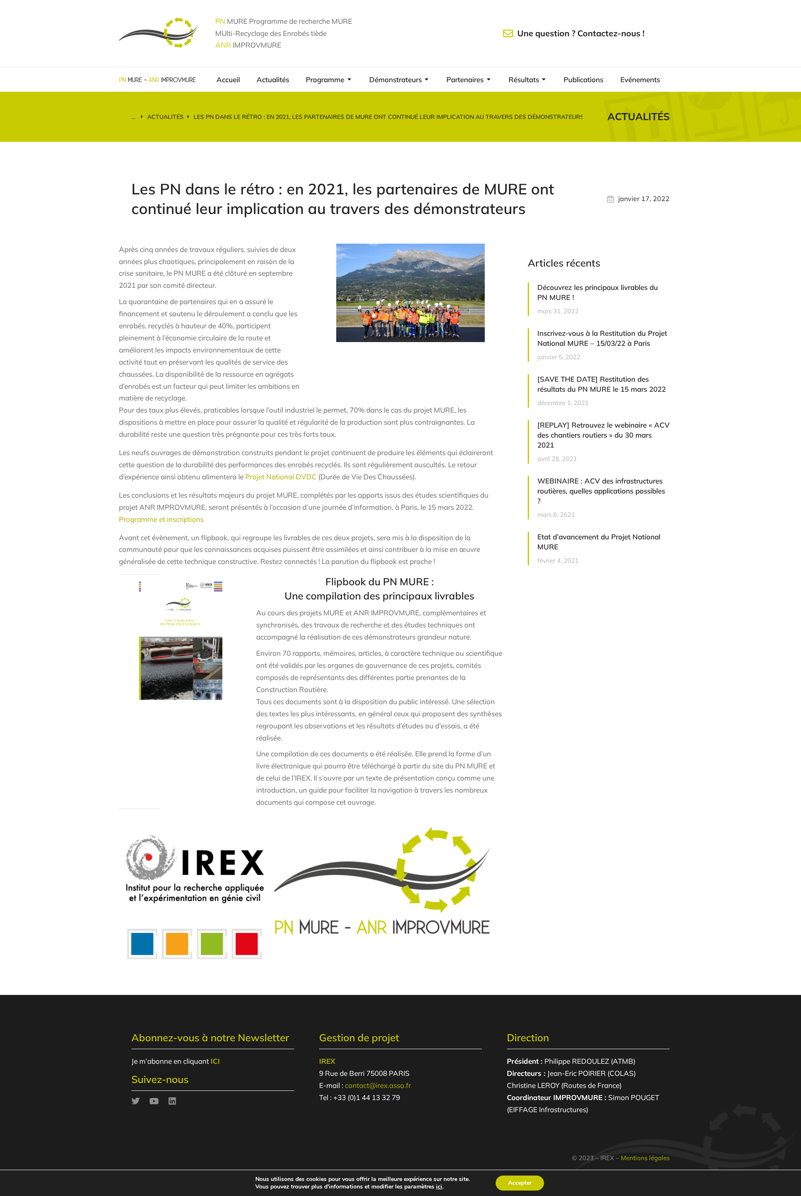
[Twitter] (135, 1101)
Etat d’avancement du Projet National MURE (598, 541)
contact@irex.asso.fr (378, 1085)
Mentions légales (645, 1158)
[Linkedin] (172, 1101)
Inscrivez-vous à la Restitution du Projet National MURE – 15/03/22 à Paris (602, 338)
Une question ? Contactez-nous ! (581, 33)
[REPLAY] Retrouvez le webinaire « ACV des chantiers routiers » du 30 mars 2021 (603, 434)
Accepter (519, 1183)
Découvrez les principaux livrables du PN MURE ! (597, 292)
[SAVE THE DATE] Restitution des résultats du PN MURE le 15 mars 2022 (601, 384)
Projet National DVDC (281, 476)
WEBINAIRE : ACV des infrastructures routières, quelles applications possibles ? (601, 490)
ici (439, 1187)
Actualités (638, 116)
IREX (327, 1061)
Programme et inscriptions (161, 519)
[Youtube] (154, 1101)
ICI (215, 1061)
